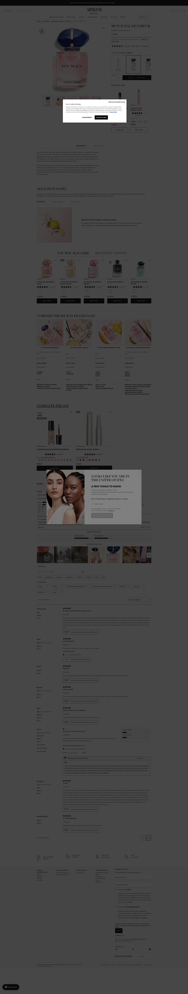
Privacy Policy (113, 112)
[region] (95, 111)
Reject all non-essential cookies (117, 102)
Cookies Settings (87, 117)
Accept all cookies (101, 117)
